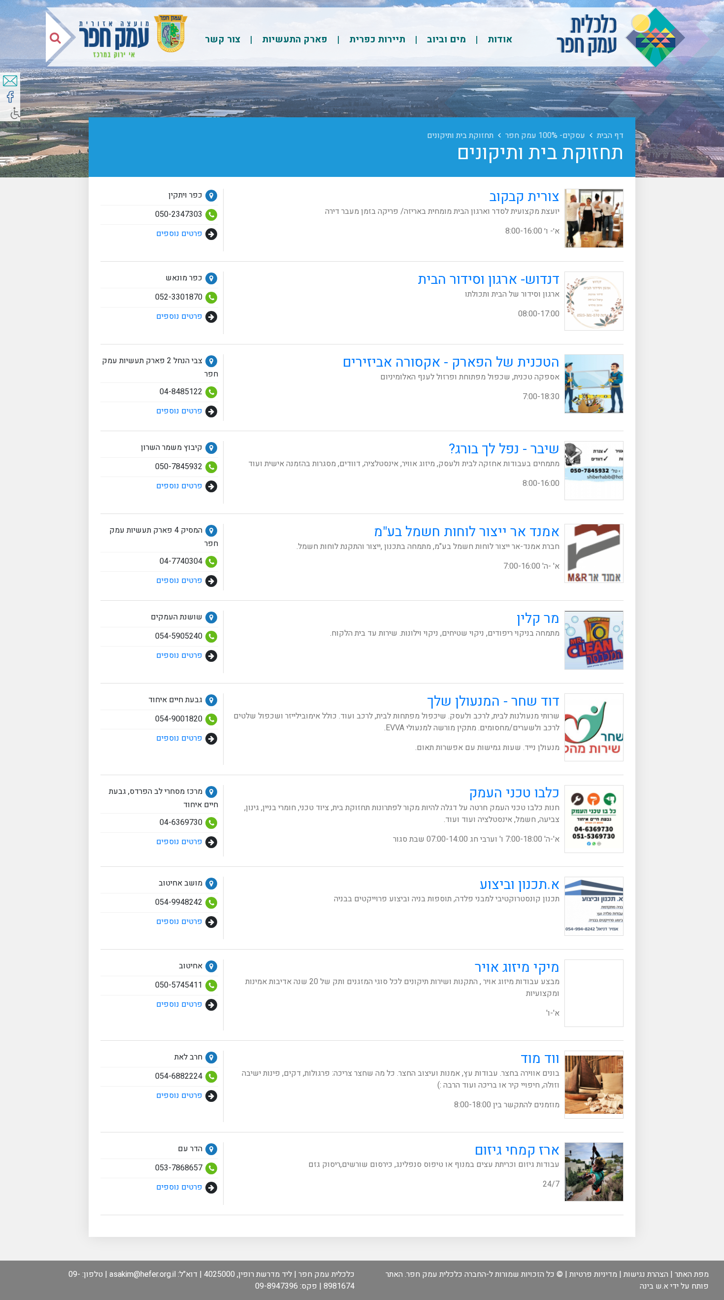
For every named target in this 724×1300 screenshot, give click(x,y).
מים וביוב (445, 39)
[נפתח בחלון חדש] (10, 97)
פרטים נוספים (179, 234)
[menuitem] (490, 39)
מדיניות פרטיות (593, 1274)
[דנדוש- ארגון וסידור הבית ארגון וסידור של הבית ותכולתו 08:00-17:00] (518, 328)
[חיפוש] (55, 37)
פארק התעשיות (294, 39)
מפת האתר (692, 1274)
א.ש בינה (654, 1286)
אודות (498, 39)
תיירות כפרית (376, 39)
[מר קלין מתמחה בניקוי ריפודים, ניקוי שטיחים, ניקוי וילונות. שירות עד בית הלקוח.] (474, 667)
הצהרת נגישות (646, 1274)
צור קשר (222, 39)
